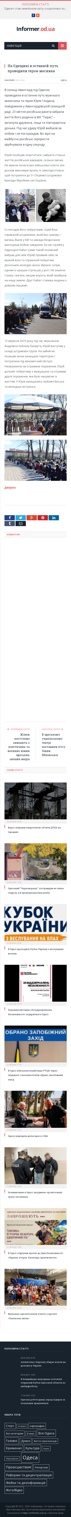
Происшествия (18, 1467)
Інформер (9, 80)
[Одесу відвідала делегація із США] (35, 1111)
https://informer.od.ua (34, 1512)
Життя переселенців (45, 1441)
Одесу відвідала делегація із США (28, 1136)
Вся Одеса (46, 1433)
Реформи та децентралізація (29, 1475)
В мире (30, 1433)
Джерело (10, 487)
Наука (46, 1448)
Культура (32, 1448)
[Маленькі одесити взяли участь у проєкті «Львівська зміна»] (35, 1289)
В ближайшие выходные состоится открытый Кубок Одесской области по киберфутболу (43, 1383)
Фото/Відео (14, 1490)
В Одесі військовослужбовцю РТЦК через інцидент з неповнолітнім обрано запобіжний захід (35, 1075)
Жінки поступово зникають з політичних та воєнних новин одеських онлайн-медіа (19, 747)
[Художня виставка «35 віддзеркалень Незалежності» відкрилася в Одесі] (35, 985)
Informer (35, 28)
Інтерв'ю (22, 1426)
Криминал (14, 1448)
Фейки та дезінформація (25, 1482)
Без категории (14, 1433)
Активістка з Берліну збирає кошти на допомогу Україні (43, 1363)
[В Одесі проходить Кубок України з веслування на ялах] (35, 924)
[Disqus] (35, 584)
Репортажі (41, 1467)
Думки (25, 1441)
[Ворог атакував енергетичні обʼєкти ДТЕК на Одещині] (35, 802)
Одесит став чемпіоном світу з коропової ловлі (36, 8)
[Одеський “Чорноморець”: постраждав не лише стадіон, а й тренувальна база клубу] (35, 863)
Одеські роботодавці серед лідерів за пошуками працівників (43, 1401)
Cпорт (10, 1426)
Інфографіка (37, 1426)
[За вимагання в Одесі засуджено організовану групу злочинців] (35, 1167)
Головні (11, 1441)
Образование (12, 1458)
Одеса (63, 80)
